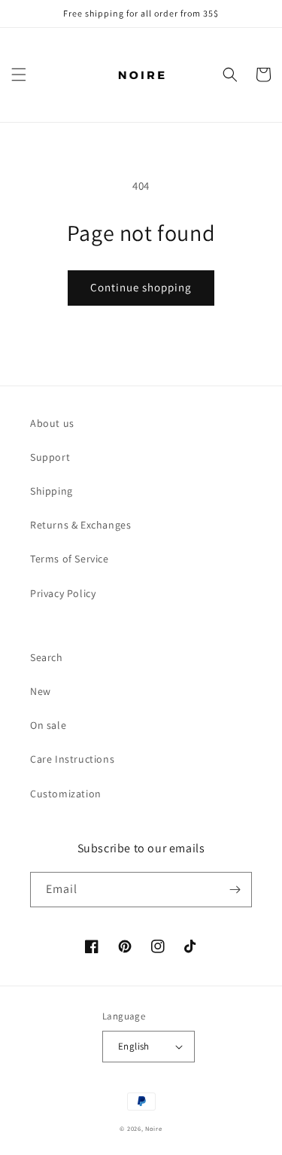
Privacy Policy (63, 593)
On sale (48, 725)
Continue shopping (141, 287)
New (40, 691)
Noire (153, 1128)
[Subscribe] (234, 889)
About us (52, 423)
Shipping (51, 491)
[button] (18, 74)
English (134, 1046)
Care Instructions (72, 759)
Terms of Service (69, 558)
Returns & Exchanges (80, 525)
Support (50, 457)
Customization (66, 793)
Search (46, 657)
